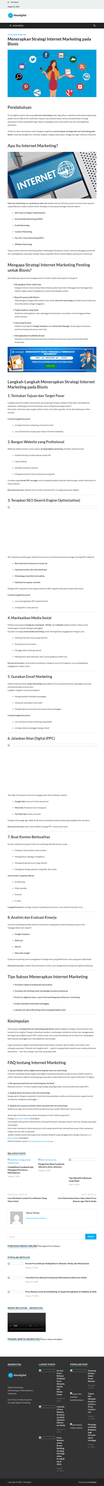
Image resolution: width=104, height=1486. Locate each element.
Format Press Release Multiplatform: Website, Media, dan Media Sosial (57, 1263)
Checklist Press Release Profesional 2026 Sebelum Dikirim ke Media (56, 1277)
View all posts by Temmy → (37, 1218)
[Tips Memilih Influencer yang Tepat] (82, 1160)
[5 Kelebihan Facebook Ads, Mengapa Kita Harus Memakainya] (21, 1163)
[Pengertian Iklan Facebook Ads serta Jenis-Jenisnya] (47, 1160)
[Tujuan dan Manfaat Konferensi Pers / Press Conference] (78, 1394)
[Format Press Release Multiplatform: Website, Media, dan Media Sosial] (15, 1263)
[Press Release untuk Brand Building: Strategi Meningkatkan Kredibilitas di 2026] (15, 1292)
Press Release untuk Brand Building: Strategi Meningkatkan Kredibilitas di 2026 (60, 1291)
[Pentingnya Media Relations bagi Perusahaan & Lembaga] (78, 1424)
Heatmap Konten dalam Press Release (92, 1375)
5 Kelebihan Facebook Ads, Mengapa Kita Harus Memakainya (21, 1170)
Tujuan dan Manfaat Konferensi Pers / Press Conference (92, 1402)
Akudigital (92, 1482)
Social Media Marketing (17, 35)
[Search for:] (52, 1236)
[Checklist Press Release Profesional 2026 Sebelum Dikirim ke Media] (15, 1278)
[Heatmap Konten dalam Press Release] (78, 1371)
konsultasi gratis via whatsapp (40, 1141)
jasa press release (22, 1118)
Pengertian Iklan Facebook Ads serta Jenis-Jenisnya (51, 1165)
